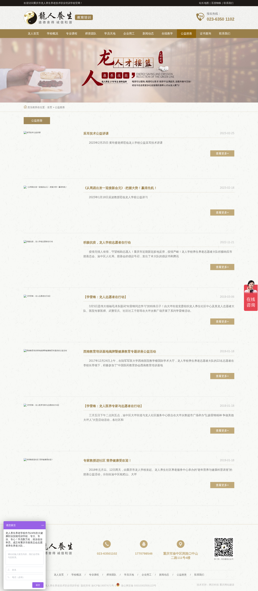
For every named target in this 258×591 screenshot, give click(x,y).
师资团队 (90, 33)
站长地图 (204, 3)
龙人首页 (33, 33)
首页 (49, 107)
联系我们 (228, 3)
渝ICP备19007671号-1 (103, 585)
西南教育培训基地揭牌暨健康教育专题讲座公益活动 (119, 351)
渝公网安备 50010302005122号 (138, 585)
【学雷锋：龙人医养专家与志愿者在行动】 (113, 406)
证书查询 (205, 33)
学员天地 (109, 33)
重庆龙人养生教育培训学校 (58, 17)
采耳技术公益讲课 (96, 133)
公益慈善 (186, 33)
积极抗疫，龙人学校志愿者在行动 (107, 242)
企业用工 (129, 33)
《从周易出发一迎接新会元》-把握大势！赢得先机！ (120, 188)
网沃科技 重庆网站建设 (221, 584)
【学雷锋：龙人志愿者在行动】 (105, 297)
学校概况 (52, 33)
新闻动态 (148, 33)
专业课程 (71, 33)
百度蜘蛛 (216, 3)
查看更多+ (222, 153)
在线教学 (167, 33)
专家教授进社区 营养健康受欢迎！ (107, 460)
